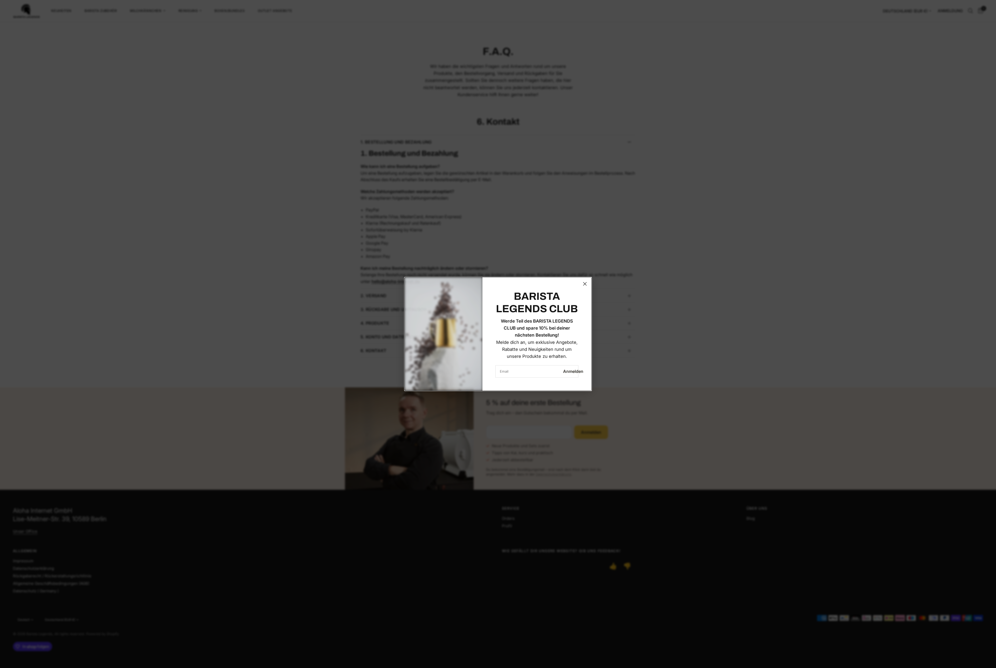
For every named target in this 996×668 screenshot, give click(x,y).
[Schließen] (585, 284)
